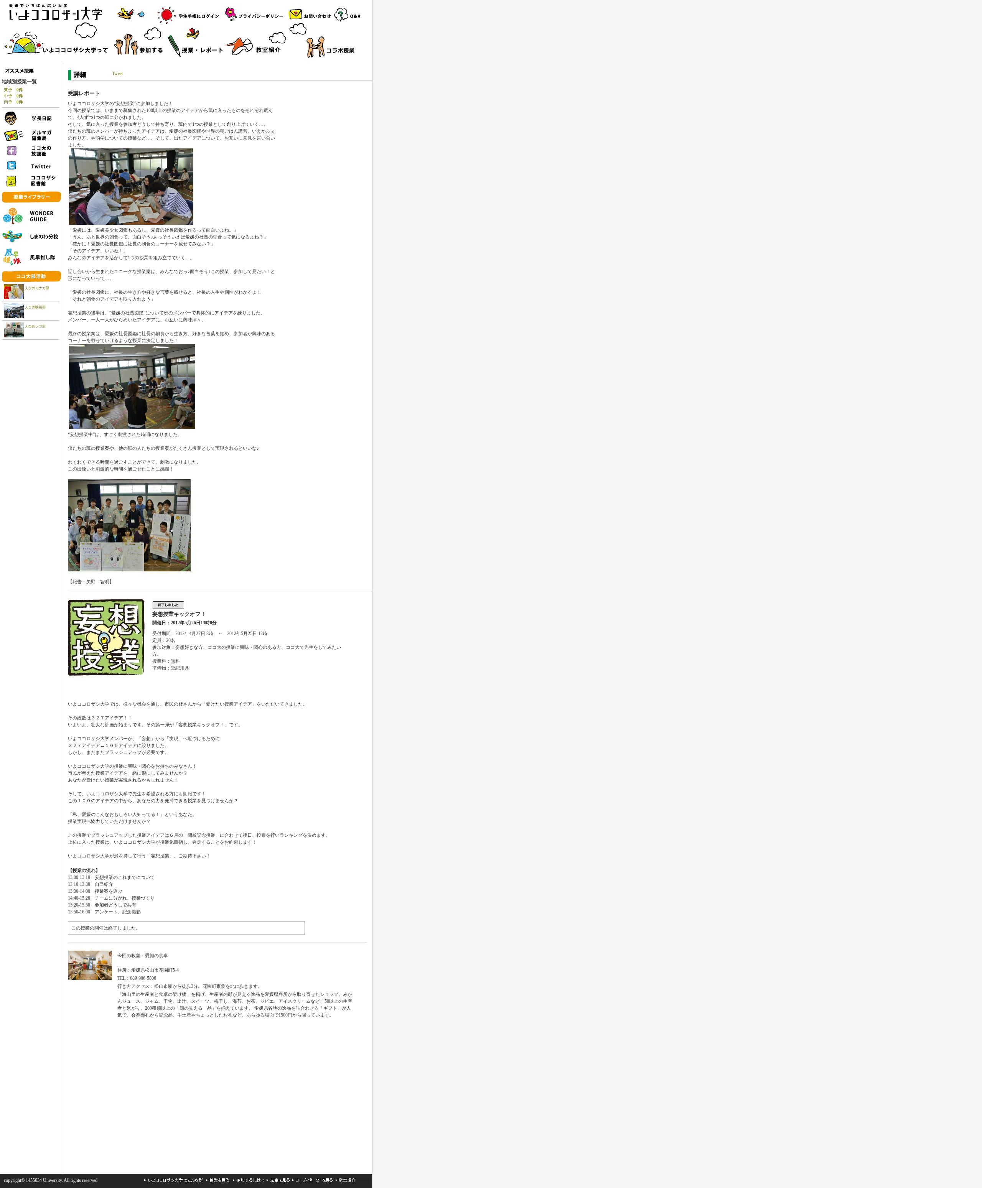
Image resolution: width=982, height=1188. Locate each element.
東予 (13, 89)
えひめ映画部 (35, 307)
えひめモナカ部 (37, 288)
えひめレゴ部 (35, 326)
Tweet (117, 73)
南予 (13, 102)
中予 (13, 96)
